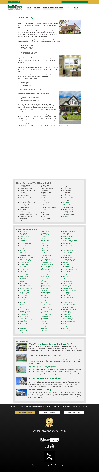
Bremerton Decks (24, 242)
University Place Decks (26, 299)
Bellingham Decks (46, 262)
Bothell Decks (44, 242)
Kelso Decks (23, 278)
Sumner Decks (23, 323)
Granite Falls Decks (25, 294)
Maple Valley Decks (46, 247)
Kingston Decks (67, 330)
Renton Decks (23, 231)
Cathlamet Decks (24, 268)
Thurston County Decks (26, 288)
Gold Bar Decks (45, 233)
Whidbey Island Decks (26, 261)
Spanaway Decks (24, 300)
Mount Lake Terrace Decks (27, 306)
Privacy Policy (61, 430)
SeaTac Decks (44, 302)
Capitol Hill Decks (45, 271)
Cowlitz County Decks (68, 242)
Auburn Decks (45, 243)
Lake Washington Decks (69, 321)
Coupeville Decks (45, 318)
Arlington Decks (24, 271)
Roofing (43, 213)
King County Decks (25, 311)
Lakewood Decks (24, 309)
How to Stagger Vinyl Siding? (42, 367)
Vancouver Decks (67, 288)
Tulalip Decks (44, 288)
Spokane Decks (67, 316)
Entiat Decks (66, 327)
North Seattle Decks (68, 236)
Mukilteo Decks (45, 307)
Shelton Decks (23, 281)
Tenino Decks (66, 266)
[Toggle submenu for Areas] (78, 8)
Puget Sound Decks (68, 302)
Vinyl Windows (66, 204)
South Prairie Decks (68, 307)
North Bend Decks (24, 290)
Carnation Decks (24, 264)
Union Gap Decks (67, 294)
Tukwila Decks (45, 320)
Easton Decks (66, 280)
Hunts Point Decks (67, 257)
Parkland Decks (24, 327)
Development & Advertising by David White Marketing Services (51, 465)
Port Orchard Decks (25, 274)
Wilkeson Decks (67, 255)
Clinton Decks (44, 325)
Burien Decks (44, 238)
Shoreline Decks (24, 280)
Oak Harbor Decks (46, 299)
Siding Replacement (68, 194)
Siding (64, 185)
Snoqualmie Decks (25, 259)
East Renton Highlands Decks (70, 269)
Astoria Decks (23, 238)
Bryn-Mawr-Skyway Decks (48, 268)
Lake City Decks (67, 332)
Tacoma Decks (45, 276)
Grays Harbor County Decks (70, 240)
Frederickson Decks (68, 248)
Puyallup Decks (24, 325)
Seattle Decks (23, 321)
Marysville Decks (24, 328)
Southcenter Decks (68, 247)
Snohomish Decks (46, 294)
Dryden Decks (66, 328)
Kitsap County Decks (68, 297)
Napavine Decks (45, 306)
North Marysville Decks (69, 231)
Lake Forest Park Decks (69, 259)
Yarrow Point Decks (68, 250)
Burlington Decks (45, 269)
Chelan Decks (66, 323)
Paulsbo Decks (67, 295)
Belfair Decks (23, 240)
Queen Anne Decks (68, 254)
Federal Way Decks (46, 235)
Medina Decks (45, 311)
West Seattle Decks (25, 285)
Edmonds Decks (24, 313)
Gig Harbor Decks (46, 304)
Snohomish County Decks (26, 257)
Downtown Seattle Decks (69, 320)
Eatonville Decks (45, 300)
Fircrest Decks (45, 327)
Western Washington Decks (70, 309)
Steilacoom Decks (67, 252)
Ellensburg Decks (67, 283)
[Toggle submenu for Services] (40, 8)
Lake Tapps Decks (46, 248)
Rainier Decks (44, 323)
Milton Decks (66, 264)
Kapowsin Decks (67, 306)
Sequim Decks (23, 283)
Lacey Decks (23, 332)
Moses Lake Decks (67, 281)
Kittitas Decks (66, 292)
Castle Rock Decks (24, 247)
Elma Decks (44, 321)
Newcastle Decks (45, 332)
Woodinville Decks (24, 262)
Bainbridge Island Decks (26, 320)
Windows (65, 216)
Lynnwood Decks (24, 330)
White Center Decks (68, 273)
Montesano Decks (24, 276)
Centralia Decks (24, 316)
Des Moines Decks (46, 255)
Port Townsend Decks (25, 273)
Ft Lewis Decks (66, 311)
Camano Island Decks (25, 243)
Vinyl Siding (66, 202)
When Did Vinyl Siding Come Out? (44, 355)
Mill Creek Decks (24, 307)
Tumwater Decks (24, 287)
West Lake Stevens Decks (69, 290)
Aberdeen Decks (24, 269)
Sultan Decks (44, 313)
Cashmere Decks (45, 274)
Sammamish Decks (25, 255)
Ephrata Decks (66, 299)
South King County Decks (69, 304)
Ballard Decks (23, 318)
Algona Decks (44, 245)
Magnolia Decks (67, 314)
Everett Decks (44, 278)
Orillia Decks (66, 262)
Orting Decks (23, 235)
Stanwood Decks (45, 290)
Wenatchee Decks (46, 285)
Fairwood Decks (45, 316)
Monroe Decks (23, 252)
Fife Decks (44, 295)
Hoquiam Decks (45, 328)
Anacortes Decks (24, 236)
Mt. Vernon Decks (24, 292)
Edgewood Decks (46, 292)
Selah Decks (66, 274)
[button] (14, 2)
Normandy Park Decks (69, 261)
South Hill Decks (67, 233)
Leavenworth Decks (68, 271)
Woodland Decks (67, 276)
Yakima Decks (44, 283)
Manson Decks (66, 325)
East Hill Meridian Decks (69, 268)
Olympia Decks (45, 280)
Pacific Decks (66, 238)
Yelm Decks (23, 266)
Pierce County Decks (25, 304)
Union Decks (44, 330)
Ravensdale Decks (67, 245)
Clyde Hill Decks (67, 243)
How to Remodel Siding (39, 390)
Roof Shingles (44, 209)
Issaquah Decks (45, 254)
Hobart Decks (66, 300)
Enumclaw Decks (45, 236)
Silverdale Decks (67, 287)
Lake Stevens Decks (46, 250)
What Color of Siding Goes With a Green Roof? (50, 344)
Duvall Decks (23, 248)
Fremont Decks (67, 235)
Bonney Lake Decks (46, 266)
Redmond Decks (24, 254)
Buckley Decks (45, 240)
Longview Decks (24, 233)
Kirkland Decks (45, 252)
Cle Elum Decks (67, 285)
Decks (21, 211)
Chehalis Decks (24, 314)
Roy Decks (22, 302)
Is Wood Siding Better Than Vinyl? (44, 378)
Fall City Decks (23, 295)
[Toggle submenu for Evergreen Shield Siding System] (64, 8)
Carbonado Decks (46, 273)
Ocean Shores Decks (46, 287)
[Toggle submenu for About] (32, 8)
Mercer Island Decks (46, 309)
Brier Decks (23, 245)
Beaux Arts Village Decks (47, 259)
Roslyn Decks (66, 278)
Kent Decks (44, 281)
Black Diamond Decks (47, 264)
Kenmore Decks (24, 250)
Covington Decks (45, 257)
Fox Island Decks (67, 313)
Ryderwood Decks (46, 314)
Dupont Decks (23, 297)
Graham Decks (45, 231)
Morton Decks (45, 297)
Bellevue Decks (45, 261)
